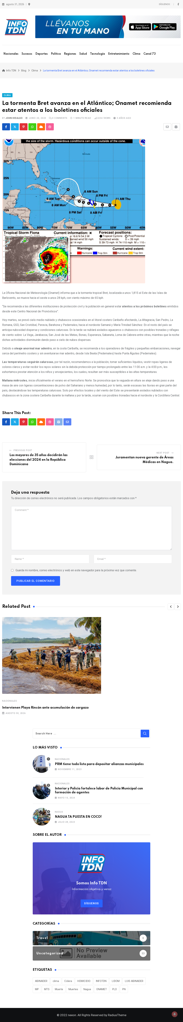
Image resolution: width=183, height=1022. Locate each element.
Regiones (70, 54)
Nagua (59, 812)
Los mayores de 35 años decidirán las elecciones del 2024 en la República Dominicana (38, 460)
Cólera (68, 981)
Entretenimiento (118, 54)
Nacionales (10, 54)
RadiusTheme (117, 1015)
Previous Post (23, 450)
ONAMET (101, 989)
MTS (47, 989)
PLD (114, 989)
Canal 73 (150, 54)
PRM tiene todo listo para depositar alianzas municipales (99, 764)
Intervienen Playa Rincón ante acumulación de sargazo (45, 707)
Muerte (59, 989)
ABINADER (41, 981)
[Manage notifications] (174, 1014)
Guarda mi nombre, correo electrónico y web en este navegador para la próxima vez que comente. (76, 570)
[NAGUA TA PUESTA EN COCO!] (42, 817)
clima (56, 981)
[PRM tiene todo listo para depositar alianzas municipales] (42, 764)
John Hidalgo (14, 118)
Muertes (73, 989)
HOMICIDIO (83, 981)
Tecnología (97, 54)
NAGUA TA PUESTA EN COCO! (78, 816)
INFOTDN (101, 981)
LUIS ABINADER (134, 981)
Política (56, 54)
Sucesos (27, 54)
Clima (136, 54)
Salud (83, 54)
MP (37, 989)
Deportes (41, 54)
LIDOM (116, 981)
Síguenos (91, 903)
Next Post (163, 453)
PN (124, 989)
